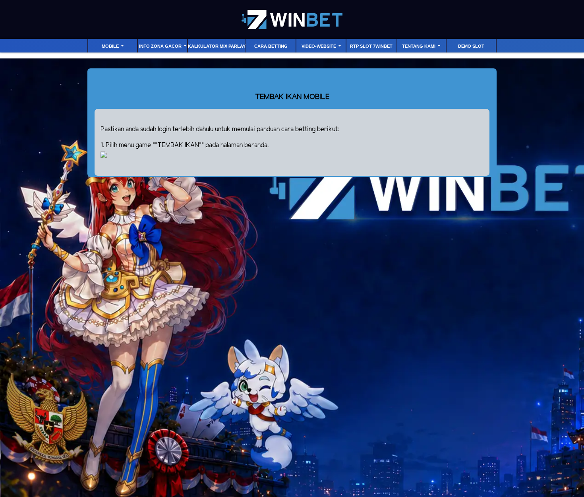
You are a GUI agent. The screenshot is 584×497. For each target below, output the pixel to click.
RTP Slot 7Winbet (371, 46)
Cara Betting (271, 46)
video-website (319, 46)
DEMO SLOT (471, 46)
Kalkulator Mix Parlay (217, 46)
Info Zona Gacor (161, 46)
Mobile (111, 46)
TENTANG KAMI (419, 46)
